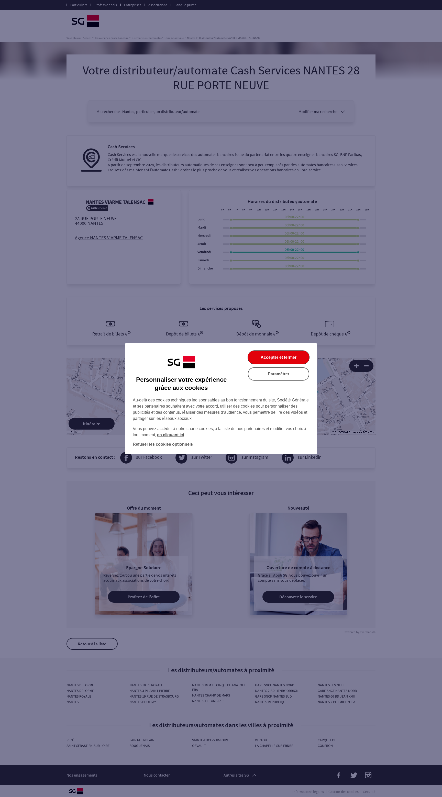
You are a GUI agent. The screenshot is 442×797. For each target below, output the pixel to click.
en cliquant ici (170, 434)
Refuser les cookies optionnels (163, 444)
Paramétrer (278, 374)
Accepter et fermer (278, 357)
